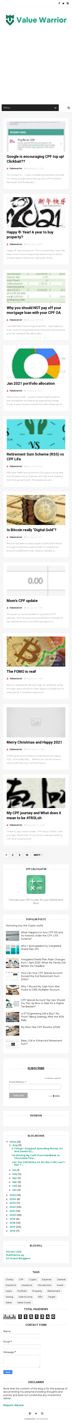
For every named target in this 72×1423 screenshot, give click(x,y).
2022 (13, 1206)
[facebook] (59, 3)
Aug (15, 1145)
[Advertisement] (36, 63)
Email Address (17, 1082)
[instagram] (68, 3)
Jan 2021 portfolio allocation (31, 383)
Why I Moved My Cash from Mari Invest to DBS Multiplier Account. (40, 988)
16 (27, 854)
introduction (44, 1285)
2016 (13, 1230)
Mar (15, 1182)
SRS (40, 1296)
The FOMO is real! (21, 671)
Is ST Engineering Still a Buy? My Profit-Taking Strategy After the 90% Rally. (42, 1017)
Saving (9, 1296)
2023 (13, 1202)
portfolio (22, 1291)
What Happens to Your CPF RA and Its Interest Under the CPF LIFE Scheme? (42, 935)
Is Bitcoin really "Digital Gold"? (31, 530)
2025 (13, 1195)
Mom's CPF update (22, 601)
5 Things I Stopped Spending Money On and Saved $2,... (37, 1150)
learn (9, 1291)
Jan (14, 1189)
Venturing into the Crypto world (24, 925)
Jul (14, 1170)
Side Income (25, 1296)
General (61, 1279)
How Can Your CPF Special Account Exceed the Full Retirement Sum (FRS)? (42, 976)
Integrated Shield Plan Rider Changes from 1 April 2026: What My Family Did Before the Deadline (43, 962)
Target (51, 1296)
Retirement (54, 1291)
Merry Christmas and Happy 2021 (34, 742)
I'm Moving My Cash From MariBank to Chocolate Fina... (36, 1157)
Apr (15, 1178)
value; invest (24, 1302)
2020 (13, 1214)
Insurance (11, 1285)
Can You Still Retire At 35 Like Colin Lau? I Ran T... (38, 1164)
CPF (21, 1279)
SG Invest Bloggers (18, 1258)
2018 (13, 1222)
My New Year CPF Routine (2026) (40, 1027)
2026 (13, 1141)
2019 (13, 1218)
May (15, 1174)
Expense (46, 1279)
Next (37, 854)
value (9, 1302)
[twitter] (63, 3)
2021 (13, 1210)
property (37, 1291)
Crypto (33, 1279)
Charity (9, 1279)
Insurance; (27, 1285)
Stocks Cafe (14, 1251)
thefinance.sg (15, 1255)
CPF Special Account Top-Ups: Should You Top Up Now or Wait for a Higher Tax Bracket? (43, 1003)
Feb (15, 1185)
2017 (13, 1226)
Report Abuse (13, 1405)
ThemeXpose (41, 1418)
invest (60, 1285)
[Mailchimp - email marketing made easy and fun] (54, 1096)
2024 (13, 1199)
